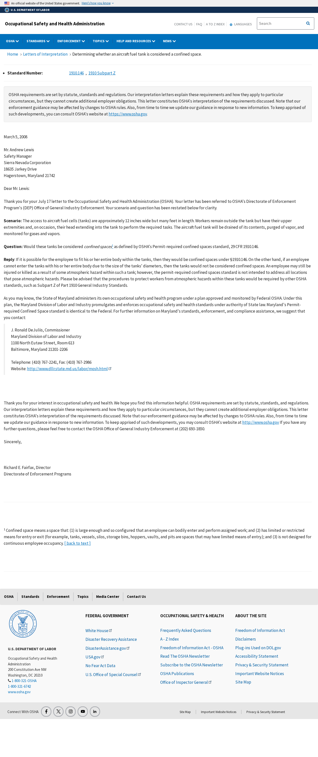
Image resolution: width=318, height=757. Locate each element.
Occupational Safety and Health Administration (55, 24)
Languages (243, 24)
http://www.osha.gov (260, 422)
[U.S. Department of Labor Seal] (23, 623)
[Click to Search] (308, 24)
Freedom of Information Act (260, 630)
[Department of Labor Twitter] (58, 711)
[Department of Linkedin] (95, 711)
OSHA (10, 41)
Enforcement (69, 41)
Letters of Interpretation (45, 54)
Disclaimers (245, 639)
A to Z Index (215, 24)
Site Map (243, 682)
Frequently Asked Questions (185, 630)
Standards (36, 41)
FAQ (199, 24)
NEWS (167, 41)
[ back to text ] (77, 543)
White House (96, 630)
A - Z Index (169, 639)
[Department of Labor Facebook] (46, 711)
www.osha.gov (19, 691)
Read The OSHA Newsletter (185, 656)
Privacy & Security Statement (261, 665)
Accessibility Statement (256, 656)
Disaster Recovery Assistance (111, 639)
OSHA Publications (177, 673)
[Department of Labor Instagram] (70, 711)
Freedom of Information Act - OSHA (191, 647)
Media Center (107, 596)
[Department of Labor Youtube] (83, 711)
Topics (99, 41)
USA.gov (92, 657)
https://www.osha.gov (128, 114)
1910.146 (76, 73)
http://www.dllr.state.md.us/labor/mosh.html (67, 368)
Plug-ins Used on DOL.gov (258, 647)
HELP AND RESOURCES (134, 41)
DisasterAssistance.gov (105, 648)
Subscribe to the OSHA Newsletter (191, 665)
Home (12, 54)
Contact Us (183, 24)
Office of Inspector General (184, 682)
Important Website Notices (259, 673)
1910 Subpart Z (102, 73)
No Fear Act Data (100, 665)
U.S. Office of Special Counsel (111, 674)
